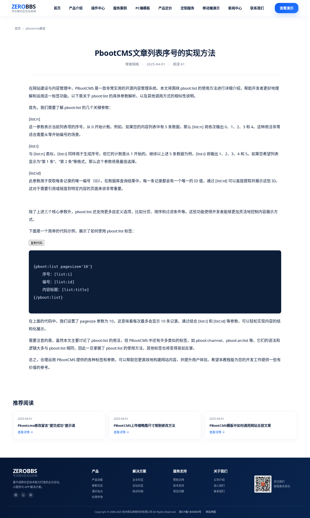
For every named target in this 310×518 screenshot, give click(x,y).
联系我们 (257, 8)
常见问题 (178, 491)
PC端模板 (142, 8)
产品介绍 (76, 8)
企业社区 (138, 480)
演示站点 (97, 491)
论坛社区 (138, 486)
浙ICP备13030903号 (190, 511)
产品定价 (165, 8)
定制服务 (187, 8)
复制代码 (36, 243)
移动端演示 (211, 8)
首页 (57, 8)
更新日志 (97, 486)
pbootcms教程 (35, 28)
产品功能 (97, 480)
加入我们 (219, 486)
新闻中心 (235, 8)
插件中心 (98, 8)
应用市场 (97, 497)
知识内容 (138, 491)
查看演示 (286, 8)
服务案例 (120, 8)
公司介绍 (219, 480)
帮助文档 (178, 480)
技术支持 (178, 486)
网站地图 (211, 511)
